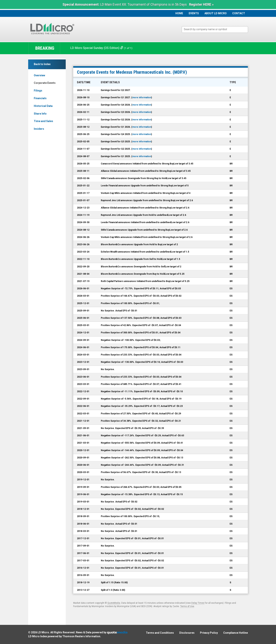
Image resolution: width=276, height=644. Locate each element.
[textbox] (217, 29)
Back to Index (42, 64)
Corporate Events (45, 82)
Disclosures (187, 632)
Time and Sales (43, 121)
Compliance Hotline (235, 632)
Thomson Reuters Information (81, 636)
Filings (38, 90)
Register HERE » (201, 4)
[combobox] (215, 29)
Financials (40, 98)
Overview (39, 75)
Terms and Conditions (160, 632)
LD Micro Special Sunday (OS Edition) (95, 48)
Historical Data (43, 105)
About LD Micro (215, 13)
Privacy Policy (209, 632)
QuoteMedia (113, 603)
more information (141, 97)
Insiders (39, 128)
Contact (238, 13)
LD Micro (43, 632)
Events (194, 13)
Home (179, 13)
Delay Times (197, 603)
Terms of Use (187, 606)
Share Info (40, 113)
